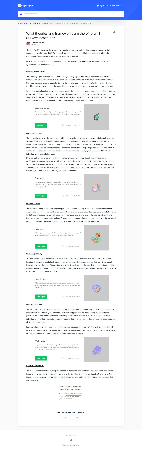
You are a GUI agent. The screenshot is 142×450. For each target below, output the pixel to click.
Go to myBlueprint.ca (114, 5)
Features (45, 23)
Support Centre (71, 435)
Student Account (34, 23)
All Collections (22, 23)
